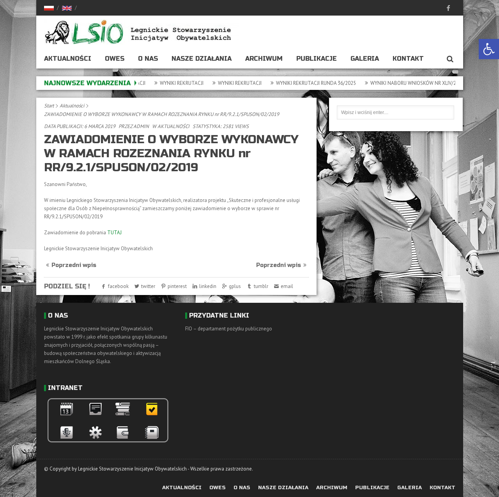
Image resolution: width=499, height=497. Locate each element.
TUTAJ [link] (114, 232)
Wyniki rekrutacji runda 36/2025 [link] (305, 83)
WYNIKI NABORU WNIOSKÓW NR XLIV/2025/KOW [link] (412, 83)
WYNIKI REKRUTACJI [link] (171, 83)
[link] (489, 49)
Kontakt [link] (408, 58)
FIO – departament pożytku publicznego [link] (228, 328)
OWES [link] (114, 58)
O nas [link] (148, 58)
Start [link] (49, 105)
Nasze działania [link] (202, 58)
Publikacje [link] (316, 58)
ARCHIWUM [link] (264, 58)
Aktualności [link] (67, 58)
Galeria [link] (364, 58)
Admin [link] (141, 126)
